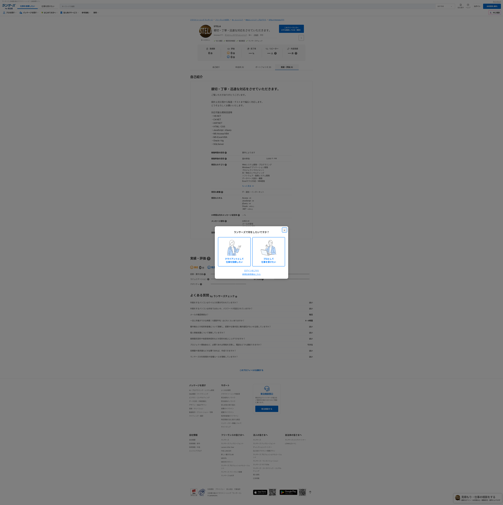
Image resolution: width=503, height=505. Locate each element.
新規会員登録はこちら (251, 274)
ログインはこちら (251, 270)
